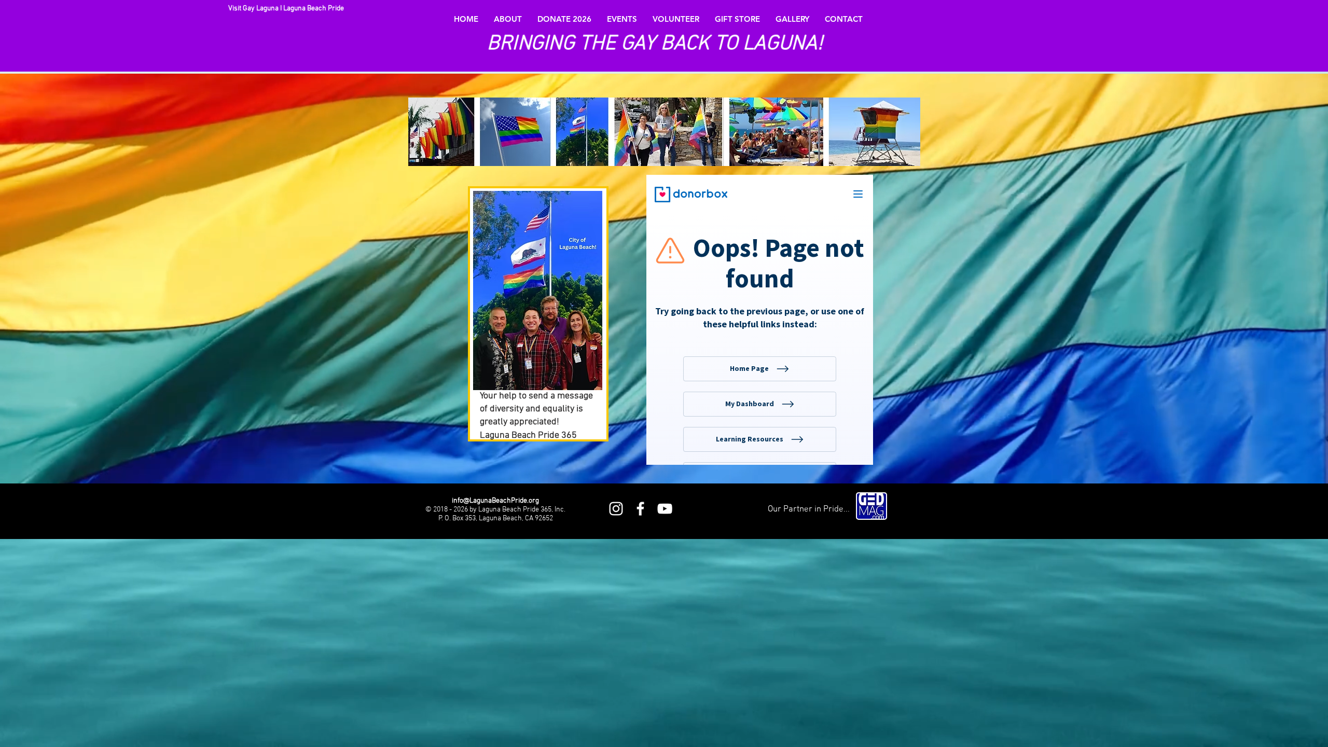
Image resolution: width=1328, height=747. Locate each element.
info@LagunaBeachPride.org (495, 500)
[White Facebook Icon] (640, 509)
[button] (508, 19)
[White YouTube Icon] (665, 509)
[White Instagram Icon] (616, 509)
